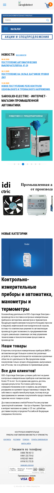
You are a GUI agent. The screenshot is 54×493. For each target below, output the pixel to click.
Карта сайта (26, 444)
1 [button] (14, 164)
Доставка (16, 439)
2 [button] (18, 164)
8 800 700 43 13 (27, 453)
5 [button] (31, 164)
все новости (21, 55)
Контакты (7, 439)
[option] (27, 135)
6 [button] (35, 164)
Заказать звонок (27, 465)
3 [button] (23, 164)
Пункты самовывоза (39, 439)
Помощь (26, 439)
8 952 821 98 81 (27, 458)
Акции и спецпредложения (27, 37)
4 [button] (27, 164)
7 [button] (39, 164)
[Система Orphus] (27, 470)
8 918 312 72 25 (27, 461)
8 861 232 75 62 (27, 456)
